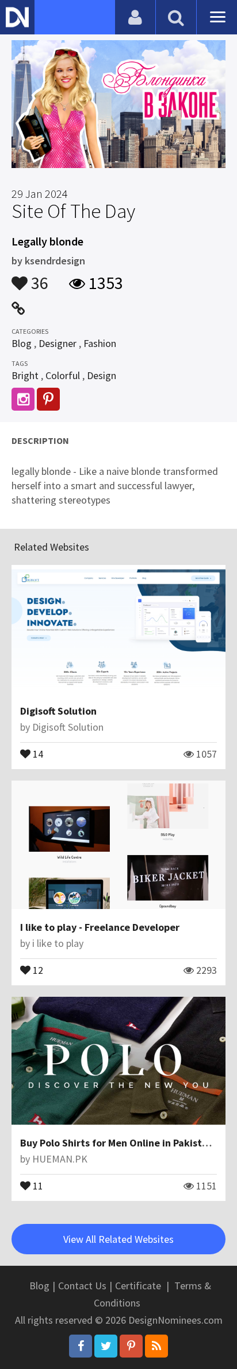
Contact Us (82, 1285)
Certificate (138, 1285)
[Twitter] (105, 1346)
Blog (22, 343)
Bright (25, 375)
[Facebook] (80, 1346)
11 (36, 1185)
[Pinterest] (131, 1346)
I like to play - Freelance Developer (99, 927)
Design (101, 375)
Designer (58, 343)
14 (36, 753)
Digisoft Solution (58, 710)
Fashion (99, 343)
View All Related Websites (118, 1239)
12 (36, 969)
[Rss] (156, 1346)
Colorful (62, 375)
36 (38, 277)
